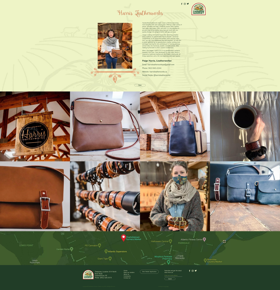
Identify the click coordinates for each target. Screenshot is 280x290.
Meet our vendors (129, 272)
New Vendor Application (149, 271)
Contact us (127, 278)
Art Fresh (167, 286)
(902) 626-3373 (106, 278)
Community (127, 276)
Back (140, 85)
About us (126, 274)
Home (125, 270)
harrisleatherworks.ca (158, 72)
